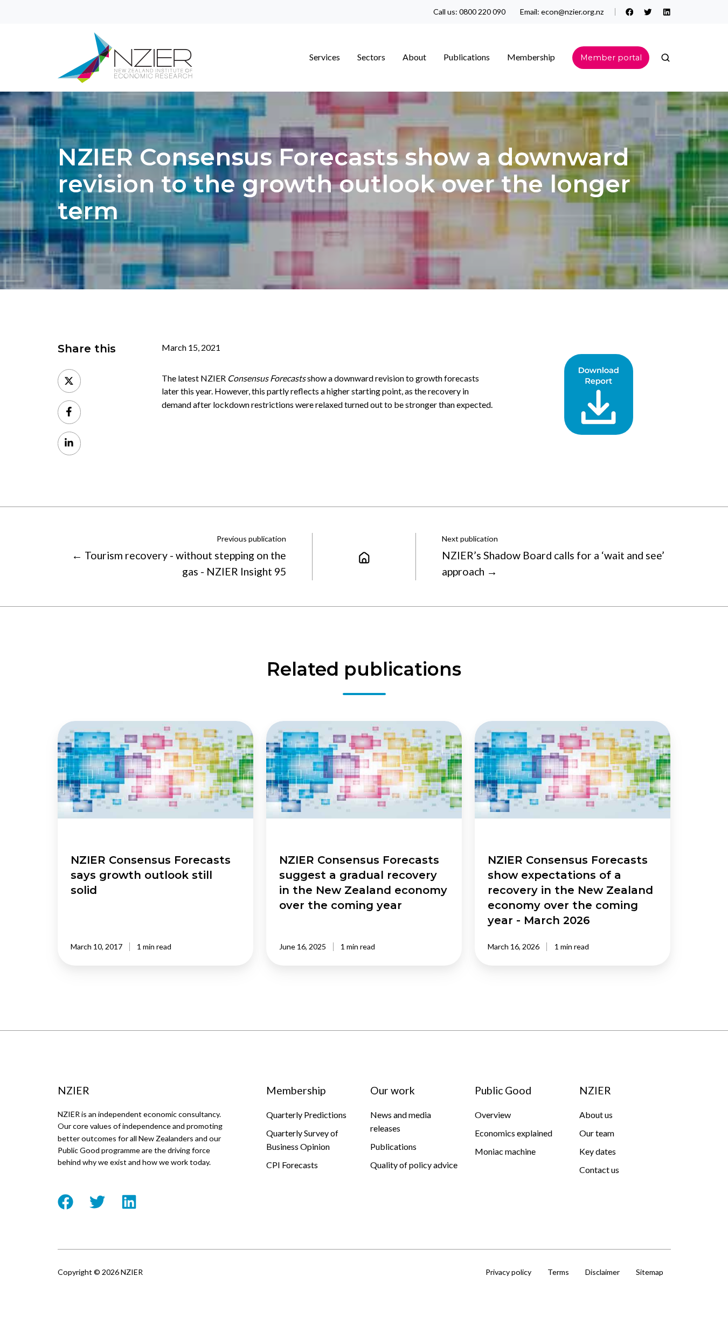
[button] (665, 57)
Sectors (371, 57)
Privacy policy (508, 1271)
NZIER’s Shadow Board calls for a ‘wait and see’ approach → (553, 563)
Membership (531, 57)
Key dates (597, 1151)
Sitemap (649, 1271)
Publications (393, 1146)
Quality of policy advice (413, 1165)
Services (324, 57)
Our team (596, 1133)
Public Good (503, 1090)
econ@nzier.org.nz (572, 11)
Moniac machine (505, 1151)
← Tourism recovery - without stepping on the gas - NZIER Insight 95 (179, 563)
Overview (493, 1114)
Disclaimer (602, 1271)
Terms (558, 1271)
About (414, 57)
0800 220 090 (482, 11)
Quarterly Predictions (306, 1114)
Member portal (611, 58)
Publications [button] (466, 57)
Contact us (599, 1169)
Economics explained (513, 1133)
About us (596, 1114)
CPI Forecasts (292, 1165)
